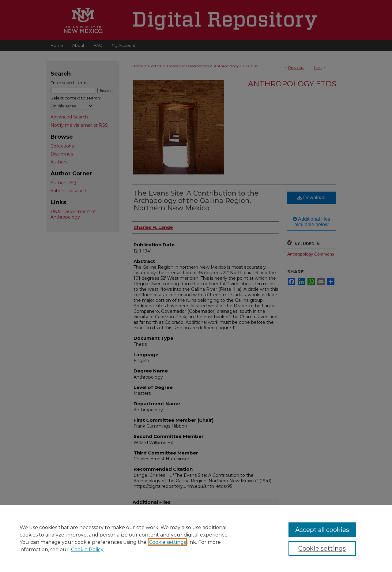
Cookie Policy (87, 549)
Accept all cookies (322, 529)
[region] (196, 538)
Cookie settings (167, 542)
